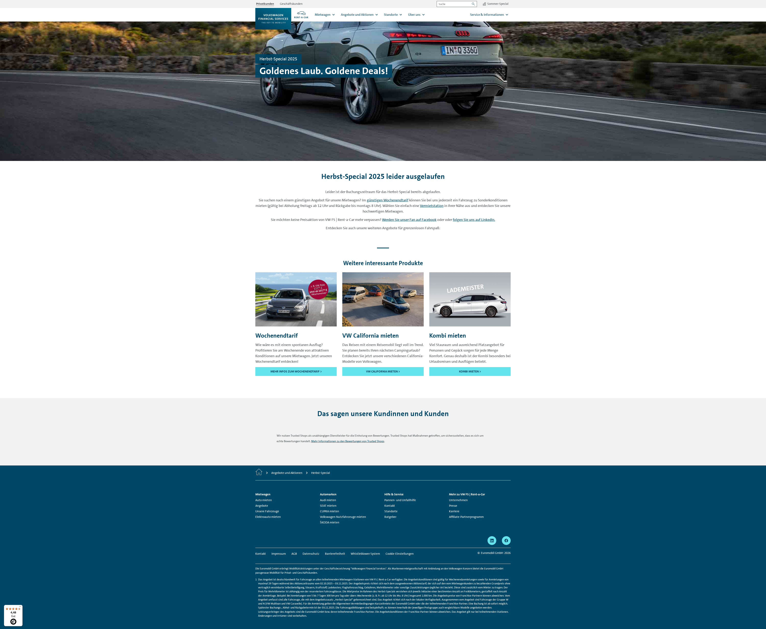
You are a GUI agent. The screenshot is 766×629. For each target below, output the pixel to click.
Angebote (261, 506)
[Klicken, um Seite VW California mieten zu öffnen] (383, 299)
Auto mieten (263, 500)
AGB (294, 554)
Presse (453, 506)
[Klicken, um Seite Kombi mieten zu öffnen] (470, 299)
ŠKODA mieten (329, 522)
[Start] (259, 472)
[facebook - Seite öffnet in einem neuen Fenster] (506, 540)
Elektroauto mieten (268, 517)
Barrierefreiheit (335, 554)
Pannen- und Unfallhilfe (400, 500)
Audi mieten (328, 500)
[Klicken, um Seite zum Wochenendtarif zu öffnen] (296, 299)
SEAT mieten (328, 506)
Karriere (454, 511)
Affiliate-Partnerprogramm (466, 517)
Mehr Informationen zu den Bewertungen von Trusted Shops (347, 441)
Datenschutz (311, 554)
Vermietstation (431, 205)
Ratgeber (390, 517)
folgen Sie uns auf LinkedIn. (474, 219)
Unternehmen (458, 500)
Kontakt (389, 506)
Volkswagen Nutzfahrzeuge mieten (343, 517)
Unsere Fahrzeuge (267, 511)
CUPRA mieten (329, 511)
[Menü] (20, 607)
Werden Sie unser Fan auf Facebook (409, 219)
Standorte (391, 511)
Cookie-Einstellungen (400, 554)
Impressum (278, 554)
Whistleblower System (365, 554)
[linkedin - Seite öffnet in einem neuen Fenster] (492, 540)
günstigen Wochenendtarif (387, 200)
